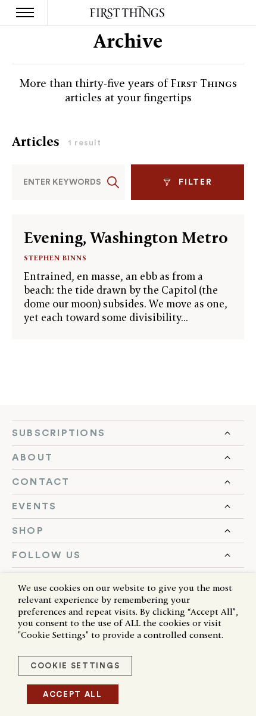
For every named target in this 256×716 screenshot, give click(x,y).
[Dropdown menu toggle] (128, 433)
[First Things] (128, 13)
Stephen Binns (55, 257)
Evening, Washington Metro (126, 238)
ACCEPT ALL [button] (72, 694)
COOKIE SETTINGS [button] (75, 666)
